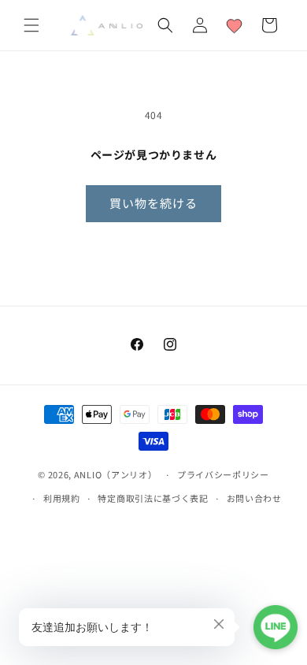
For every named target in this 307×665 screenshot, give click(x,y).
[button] (31, 25)
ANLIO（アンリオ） (115, 474)
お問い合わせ (254, 498)
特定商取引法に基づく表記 (153, 498)
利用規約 (61, 498)
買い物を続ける (153, 203)
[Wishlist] (234, 25)
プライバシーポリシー (223, 474)
